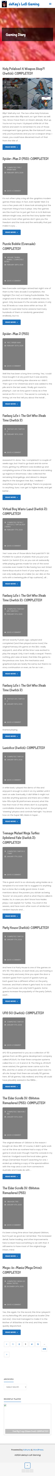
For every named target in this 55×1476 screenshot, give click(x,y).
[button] (27, 1419)
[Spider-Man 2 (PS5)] (38, 354)
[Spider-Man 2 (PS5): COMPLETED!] (40, 179)
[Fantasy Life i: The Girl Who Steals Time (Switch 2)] (40, 441)
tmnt (10, 853)
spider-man (11, 170)
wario (8, 527)
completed (11, 82)
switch (19, 84)
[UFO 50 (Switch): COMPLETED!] (38, 1033)
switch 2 (10, 525)
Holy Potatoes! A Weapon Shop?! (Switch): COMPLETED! (24, 71)
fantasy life (12, 429)
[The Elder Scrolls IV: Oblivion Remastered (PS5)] (38, 1213)
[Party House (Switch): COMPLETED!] (38, 948)
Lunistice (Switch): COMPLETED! (24, 748)
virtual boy (20, 525)
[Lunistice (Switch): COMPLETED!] (38, 768)
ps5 (18, 167)
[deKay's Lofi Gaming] (4, 4)
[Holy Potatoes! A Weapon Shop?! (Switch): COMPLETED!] (40, 94)
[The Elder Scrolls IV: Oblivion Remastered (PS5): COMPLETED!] (40, 1123)
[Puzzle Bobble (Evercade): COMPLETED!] (40, 269)
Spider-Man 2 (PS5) (16, 334)
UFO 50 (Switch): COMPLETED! (23, 1013)
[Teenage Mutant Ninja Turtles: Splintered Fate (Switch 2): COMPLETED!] (40, 863)
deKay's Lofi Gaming (24, 4)
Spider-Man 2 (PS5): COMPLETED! (25, 159)
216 (44, 1349)
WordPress (38, 1449)
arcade (10, 257)
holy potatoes (14, 83)
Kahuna (27, 1449)
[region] (27, 1419)
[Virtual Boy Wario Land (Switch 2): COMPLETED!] (40, 534)
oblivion (20, 1112)
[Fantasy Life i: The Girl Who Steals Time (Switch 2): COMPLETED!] (40, 620)
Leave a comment (14, 106)
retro (6, 262)
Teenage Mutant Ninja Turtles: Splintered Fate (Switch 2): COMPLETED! (21, 838)
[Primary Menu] (50, 4)
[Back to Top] (27, 1465)
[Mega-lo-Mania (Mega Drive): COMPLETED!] (40, 1293)
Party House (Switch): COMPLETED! (26, 928)
